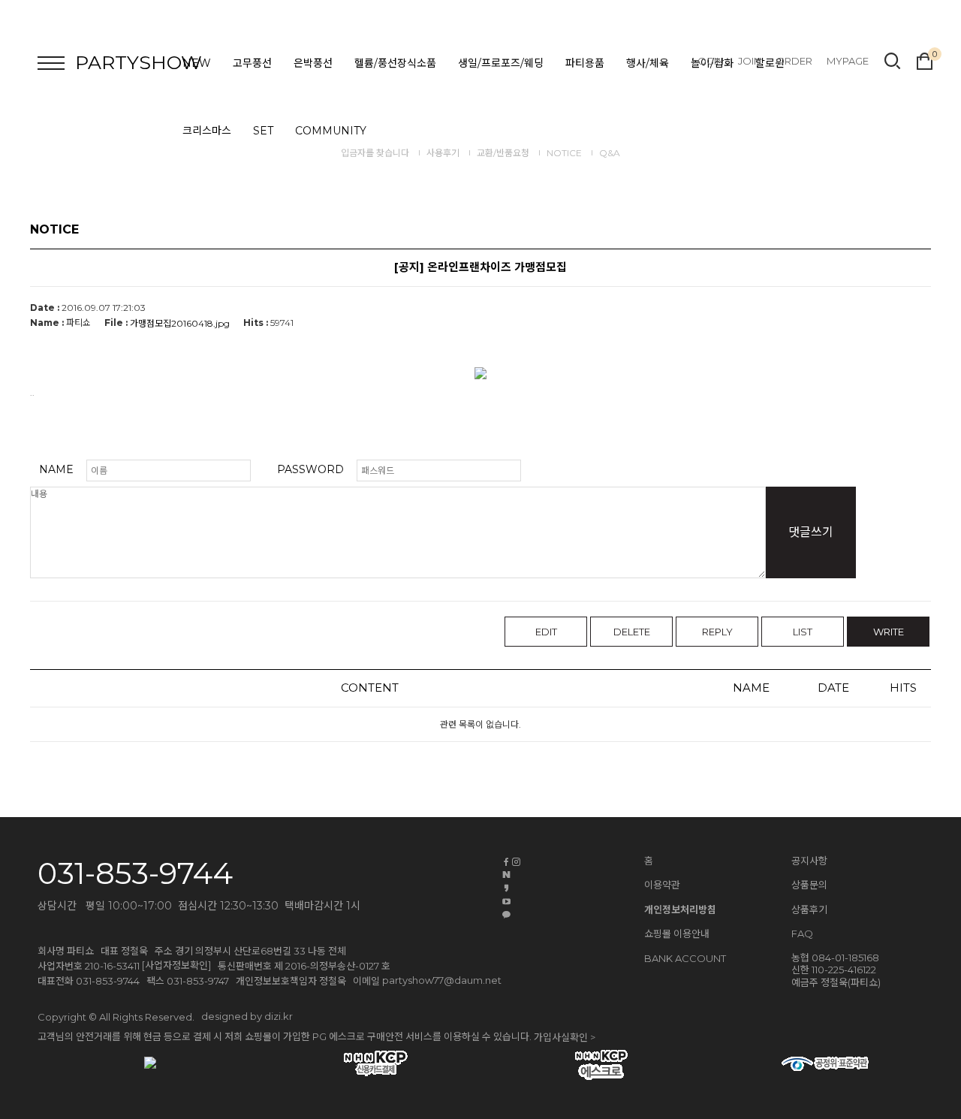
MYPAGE (848, 61)
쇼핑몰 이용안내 (676, 933)
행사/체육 (647, 63)
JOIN (749, 61)
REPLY (717, 632)
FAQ (802, 933)
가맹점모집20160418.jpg (180, 323)
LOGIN (708, 61)
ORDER (794, 61)
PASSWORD (310, 469)
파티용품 (584, 63)
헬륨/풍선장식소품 (395, 63)
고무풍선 (252, 63)
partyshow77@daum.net (442, 980)
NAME (56, 469)
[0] (924, 59)
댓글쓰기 (810, 532)
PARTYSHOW (138, 62)
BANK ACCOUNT (685, 959)
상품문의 (809, 885)
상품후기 (809, 909)
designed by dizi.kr (247, 1016)
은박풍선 (313, 63)
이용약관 (662, 885)
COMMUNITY (330, 130)
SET (263, 130)
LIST (802, 632)
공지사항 (809, 861)
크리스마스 (206, 130)
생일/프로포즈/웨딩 (501, 63)
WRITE (888, 632)
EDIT (546, 632)
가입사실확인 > (564, 1037)
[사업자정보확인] (176, 965)
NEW (196, 63)
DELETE (631, 632)
